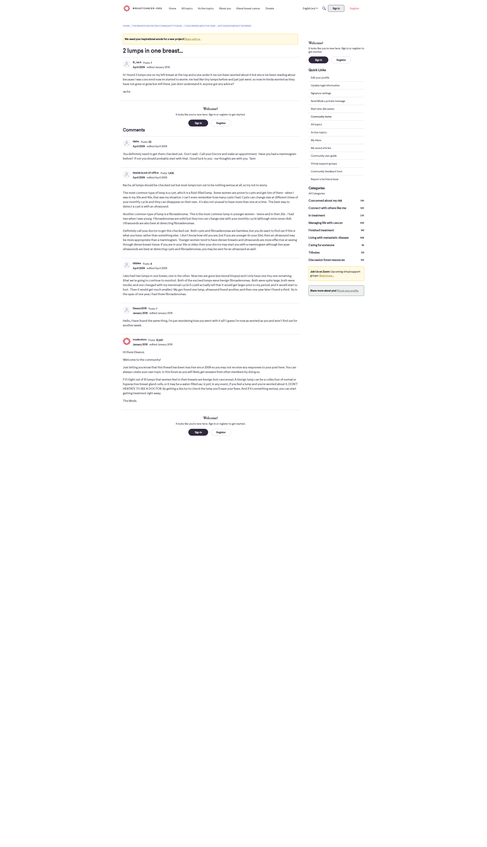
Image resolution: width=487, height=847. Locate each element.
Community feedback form (326, 171)
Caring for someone (336, 245)
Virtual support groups (324, 163)
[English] (143, 8)
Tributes (336, 252)
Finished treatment (336, 230)
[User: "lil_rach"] (127, 64)
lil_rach (137, 62)
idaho (136, 141)
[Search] (324, 8)
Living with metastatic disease (336, 238)
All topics (316, 124)
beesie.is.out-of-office (146, 172)
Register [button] (221, 123)
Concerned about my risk (336, 201)
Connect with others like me (336, 208)
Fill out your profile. (348, 290)
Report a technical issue (324, 179)
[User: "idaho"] (127, 143)
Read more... (326, 275)
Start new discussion (322, 108)
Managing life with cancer (336, 223)
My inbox (316, 140)
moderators (139, 339)
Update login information (325, 85)
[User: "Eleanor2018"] (127, 310)
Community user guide (324, 155)
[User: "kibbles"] (127, 265)
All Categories (317, 193)
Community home (321, 116)
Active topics (319, 132)
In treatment (336, 215)
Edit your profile (320, 77)
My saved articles (321, 148)
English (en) (309, 8)
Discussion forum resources (336, 260)
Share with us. (193, 39)
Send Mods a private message (328, 101)
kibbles (137, 263)
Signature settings (321, 93)
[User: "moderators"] (127, 341)
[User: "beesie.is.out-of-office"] (127, 174)
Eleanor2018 (140, 308)
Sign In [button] (198, 123)
